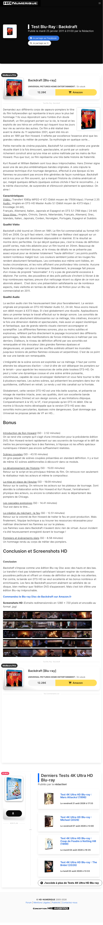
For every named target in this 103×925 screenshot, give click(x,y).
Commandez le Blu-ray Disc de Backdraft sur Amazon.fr (37, 596)
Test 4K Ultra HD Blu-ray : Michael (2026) (76, 819)
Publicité (56, 902)
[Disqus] (51, 729)
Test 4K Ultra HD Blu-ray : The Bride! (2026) (78, 864)
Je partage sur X (39, 43)
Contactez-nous (69, 902)
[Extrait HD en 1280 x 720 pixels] (10, 618)
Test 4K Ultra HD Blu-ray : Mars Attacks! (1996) (76, 796)
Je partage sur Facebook (44, 38)
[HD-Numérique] (20, 3)
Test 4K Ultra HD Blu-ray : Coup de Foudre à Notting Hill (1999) (78, 841)
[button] (99, 3)
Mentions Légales (41, 902)
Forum (29, 902)
